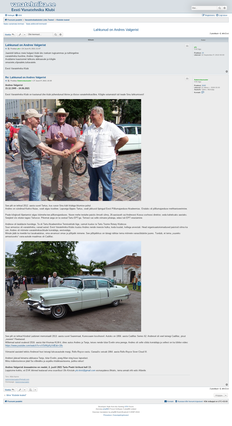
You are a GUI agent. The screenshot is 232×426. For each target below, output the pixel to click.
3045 (204, 85)
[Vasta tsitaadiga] (187, 46)
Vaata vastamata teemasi (13, 24)
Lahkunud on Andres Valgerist (116, 30)
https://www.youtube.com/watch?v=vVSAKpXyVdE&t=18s (34, 345)
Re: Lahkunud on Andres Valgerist (25, 77)
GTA (126, 407)
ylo (195, 47)
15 (203, 53)
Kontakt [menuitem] (170, 401)
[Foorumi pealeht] (33, 6)
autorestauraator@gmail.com (17, 379)
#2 (6, 81)
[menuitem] (18, 15)
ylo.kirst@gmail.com (85, 370)
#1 (6, 49)
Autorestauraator (201, 80)
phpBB (105, 409)
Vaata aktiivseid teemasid (36, 24)
